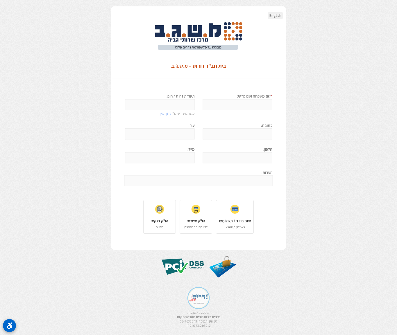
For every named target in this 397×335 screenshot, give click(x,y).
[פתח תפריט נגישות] (9, 325)
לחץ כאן (165, 113)
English (275, 15)
